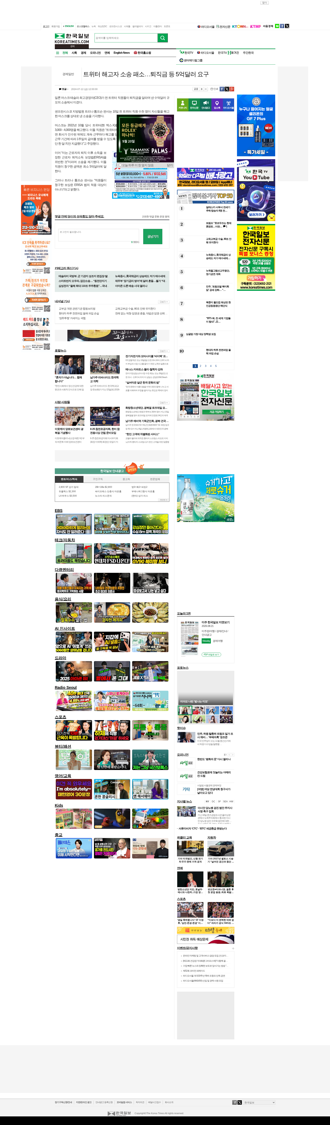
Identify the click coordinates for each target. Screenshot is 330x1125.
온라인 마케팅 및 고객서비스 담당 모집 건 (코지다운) (207, 955)
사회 (74, 52)
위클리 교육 (184, 837)
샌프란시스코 (115, 26)
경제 (83, 52)
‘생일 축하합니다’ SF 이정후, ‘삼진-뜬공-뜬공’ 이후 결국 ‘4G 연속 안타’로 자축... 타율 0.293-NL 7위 (190, 924)
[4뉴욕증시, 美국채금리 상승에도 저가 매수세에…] (205, 264)
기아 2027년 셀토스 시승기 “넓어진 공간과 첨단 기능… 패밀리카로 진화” (221, 861)
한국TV (188, 52)
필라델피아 (137, 26)
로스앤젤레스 (83, 26)
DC (213, 801)
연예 (107, 52)
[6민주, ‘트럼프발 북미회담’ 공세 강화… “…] (205, 296)
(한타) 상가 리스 (140, 495)
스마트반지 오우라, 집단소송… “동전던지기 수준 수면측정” (91, 280)
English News (122, 52)
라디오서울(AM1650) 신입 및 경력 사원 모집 (203, 980)
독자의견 (140, 1102)
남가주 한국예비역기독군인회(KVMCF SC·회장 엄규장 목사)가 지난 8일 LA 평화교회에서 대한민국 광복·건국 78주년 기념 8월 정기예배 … (147, 428)
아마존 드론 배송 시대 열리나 (131, 285)
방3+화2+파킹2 (139, 487)
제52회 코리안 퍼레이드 (194, 970)
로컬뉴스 (60, 350)
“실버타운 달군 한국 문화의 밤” (142, 382)
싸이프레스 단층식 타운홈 (108, 491)
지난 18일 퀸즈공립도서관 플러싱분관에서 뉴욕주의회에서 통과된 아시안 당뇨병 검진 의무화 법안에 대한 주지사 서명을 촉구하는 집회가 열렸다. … (214, 821)
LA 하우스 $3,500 (68, 495)
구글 (232, 89)
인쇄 (214, 89)
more (163, 301)
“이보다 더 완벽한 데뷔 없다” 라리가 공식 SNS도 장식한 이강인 (220, 923)
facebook (282, 26)
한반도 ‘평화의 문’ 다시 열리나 (214, 759)
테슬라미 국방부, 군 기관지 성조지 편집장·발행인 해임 (88, 276)
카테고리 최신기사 (66, 268)
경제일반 (68, 74)
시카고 (148, 26)
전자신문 (225, 26)
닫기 (170, 165)
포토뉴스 (182, 667)
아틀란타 (157, 26)
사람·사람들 (62, 402)
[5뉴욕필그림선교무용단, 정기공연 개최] (205, 280)
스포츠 (181, 898)
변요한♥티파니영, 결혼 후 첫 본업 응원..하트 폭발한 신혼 (221, 892)
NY (207, 801)
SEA (225, 801)
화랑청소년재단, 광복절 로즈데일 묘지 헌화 (149, 407)
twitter (287, 26)
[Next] (232, 754)
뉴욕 (93, 26)
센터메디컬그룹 (193, 60)
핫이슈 (181, 728)
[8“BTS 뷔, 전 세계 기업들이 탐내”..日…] (205, 328)
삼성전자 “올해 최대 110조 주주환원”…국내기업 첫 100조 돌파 (93, 285)
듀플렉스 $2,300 (67, 491)
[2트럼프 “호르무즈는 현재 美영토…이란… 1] (205, 233)
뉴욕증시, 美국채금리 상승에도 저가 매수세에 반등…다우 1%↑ (149, 276)
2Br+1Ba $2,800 (103, 487)
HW (231, 801)
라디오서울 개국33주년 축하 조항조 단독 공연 (204, 975)
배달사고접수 (154, 1102)
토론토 (167, 26)
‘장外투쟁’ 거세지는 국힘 (72, 318)
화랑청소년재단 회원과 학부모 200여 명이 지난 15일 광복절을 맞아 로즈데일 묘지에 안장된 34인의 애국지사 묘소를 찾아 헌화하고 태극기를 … (147, 415)
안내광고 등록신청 (104, 1102)
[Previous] (229, 754)
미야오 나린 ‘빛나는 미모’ (194, 701)
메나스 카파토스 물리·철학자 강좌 (144, 369)
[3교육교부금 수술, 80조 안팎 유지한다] (205, 248)
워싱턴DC (102, 26)
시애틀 (127, 26)
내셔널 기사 (62, 301)
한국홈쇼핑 (144, 52)
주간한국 (248, 52)
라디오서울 (207, 26)
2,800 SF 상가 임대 (68, 487)
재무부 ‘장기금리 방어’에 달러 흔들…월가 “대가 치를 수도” (147, 280)
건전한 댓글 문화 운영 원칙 (155, 216)
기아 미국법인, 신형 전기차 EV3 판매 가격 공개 (190, 860)
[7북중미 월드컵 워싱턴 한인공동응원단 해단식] (205, 312)
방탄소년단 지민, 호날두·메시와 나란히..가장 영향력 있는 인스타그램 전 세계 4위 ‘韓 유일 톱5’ (190, 894)
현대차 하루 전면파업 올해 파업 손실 (79, 313)
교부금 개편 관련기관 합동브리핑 (77, 308)
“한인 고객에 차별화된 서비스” (142, 434)
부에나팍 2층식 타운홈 (143, 491)
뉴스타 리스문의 (103, 495)
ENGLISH (69, 26)
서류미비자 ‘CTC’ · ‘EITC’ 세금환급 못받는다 (203, 828)
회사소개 (169, 1102)
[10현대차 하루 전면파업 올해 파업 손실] (205, 359)
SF (219, 801)
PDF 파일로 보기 (211, 654)
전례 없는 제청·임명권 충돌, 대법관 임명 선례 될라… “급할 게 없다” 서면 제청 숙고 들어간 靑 (165, 313)
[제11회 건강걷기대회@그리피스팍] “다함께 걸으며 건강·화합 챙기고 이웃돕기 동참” (221, 961)
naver (277, 26)
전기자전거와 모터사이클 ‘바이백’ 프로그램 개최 (152, 356)
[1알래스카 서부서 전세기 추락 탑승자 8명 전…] (205, 217)
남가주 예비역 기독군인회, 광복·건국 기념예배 (150, 420)
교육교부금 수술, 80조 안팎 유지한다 (135, 308)
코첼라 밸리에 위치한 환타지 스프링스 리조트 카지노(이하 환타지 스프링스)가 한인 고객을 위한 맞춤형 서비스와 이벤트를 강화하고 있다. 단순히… (147, 442)
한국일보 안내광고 (112, 471)
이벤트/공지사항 (187, 948)
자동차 (211, 837)
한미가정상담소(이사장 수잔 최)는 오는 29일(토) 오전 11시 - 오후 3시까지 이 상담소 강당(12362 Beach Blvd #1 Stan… (146, 377)
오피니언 (95, 52)
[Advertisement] (112, 456)
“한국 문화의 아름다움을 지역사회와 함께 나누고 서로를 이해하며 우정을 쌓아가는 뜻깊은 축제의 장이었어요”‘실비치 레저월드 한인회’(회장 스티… (146, 390)
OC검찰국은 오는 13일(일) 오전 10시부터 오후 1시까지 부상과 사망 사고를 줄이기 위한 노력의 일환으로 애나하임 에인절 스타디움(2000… (147, 364)
